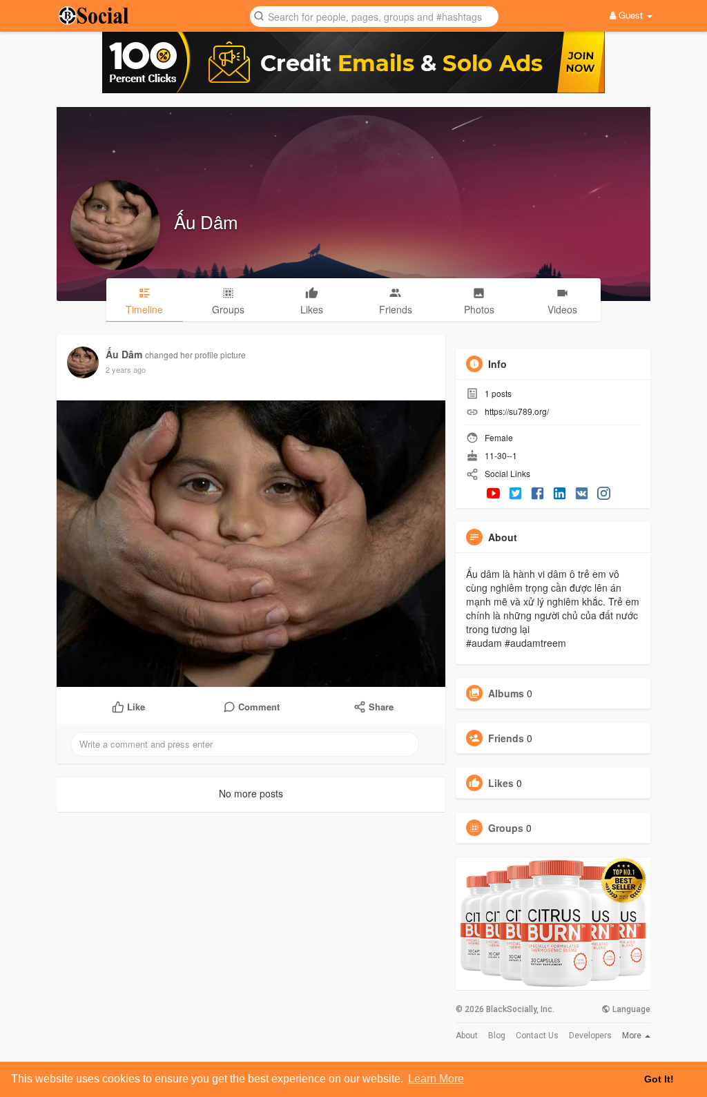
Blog (496, 1035)
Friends (506, 738)
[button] (374, 15)
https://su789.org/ (517, 411)
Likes (501, 782)
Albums (506, 693)
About (467, 1035)
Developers (590, 1035)
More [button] (632, 1035)
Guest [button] (631, 14)
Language (630, 1009)
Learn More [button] (436, 1079)
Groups (505, 827)
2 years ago (126, 369)
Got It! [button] (659, 1079)
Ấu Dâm (206, 221)
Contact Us (537, 1035)
